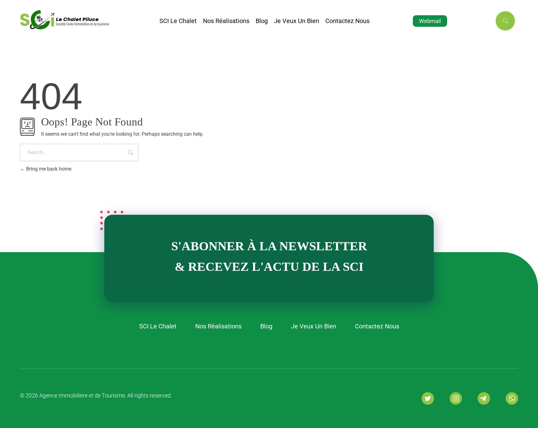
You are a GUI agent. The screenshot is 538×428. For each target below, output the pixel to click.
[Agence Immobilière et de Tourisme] (89, 19)
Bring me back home (48, 169)
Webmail (430, 21)
